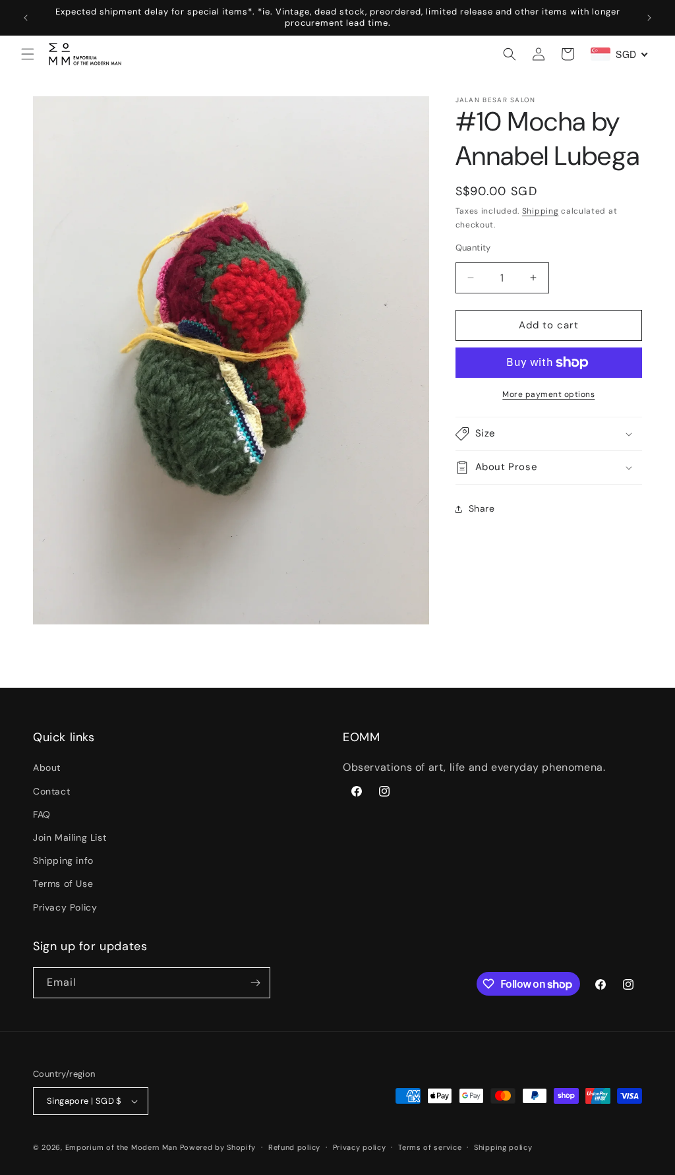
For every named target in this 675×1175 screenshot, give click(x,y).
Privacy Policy (65, 907)
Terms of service (429, 1147)
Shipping (540, 211)
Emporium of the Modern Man (121, 1147)
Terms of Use (63, 883)
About (47, 767)
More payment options (548, 394)
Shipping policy (503, 1147)
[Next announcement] (649, 17)
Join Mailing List (69, 837)
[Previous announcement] (25, 17)
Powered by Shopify (218, 1147)
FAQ (42, 814)
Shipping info (63, 860)
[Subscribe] (255, 982)
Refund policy (294, 1147)
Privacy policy (359, 1147)
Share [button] (482, 508)
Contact (51, 791)
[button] (27, 54)
